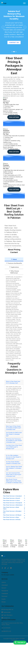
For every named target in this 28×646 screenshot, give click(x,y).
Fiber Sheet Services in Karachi (11, 498)
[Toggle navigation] (24, 3)
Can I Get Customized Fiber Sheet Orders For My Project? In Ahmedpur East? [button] (13, 474)
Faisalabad (5, 593)
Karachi (4, 588)
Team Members (7, 615)
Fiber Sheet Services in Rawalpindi (12, 502)
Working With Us (8, 609)
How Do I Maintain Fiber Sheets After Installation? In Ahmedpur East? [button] (14, 468)
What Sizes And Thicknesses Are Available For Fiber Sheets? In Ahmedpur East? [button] (14, 440)
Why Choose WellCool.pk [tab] (14, 272)
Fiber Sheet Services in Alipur (11, 517)
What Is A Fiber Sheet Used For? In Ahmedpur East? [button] (13, 382)
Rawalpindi (5, 590)
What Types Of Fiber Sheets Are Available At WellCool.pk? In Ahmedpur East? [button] (13, 428)
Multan (4, 602)
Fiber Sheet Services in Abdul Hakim (11, 508)
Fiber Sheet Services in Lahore (11, 500)
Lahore (4, 582)
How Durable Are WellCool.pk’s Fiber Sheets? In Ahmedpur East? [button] (14, 434)
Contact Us (14, 42)
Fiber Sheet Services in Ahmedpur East (12, 511)
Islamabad (5, 585)
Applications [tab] (15, 267)
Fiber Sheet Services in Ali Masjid (12, 515)
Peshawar (4, 596)
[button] (3, 27)
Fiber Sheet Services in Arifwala (11, 519)
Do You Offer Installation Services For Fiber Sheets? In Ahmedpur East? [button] (13, 457)
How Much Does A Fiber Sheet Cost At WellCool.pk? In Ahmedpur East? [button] (14, 447)
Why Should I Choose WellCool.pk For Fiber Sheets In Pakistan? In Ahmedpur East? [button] (14, 481)
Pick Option (14, 117)
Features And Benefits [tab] (15, 263)
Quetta (3, 599)
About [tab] (15, 259)
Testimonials (6, 612)
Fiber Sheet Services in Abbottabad (12, 505)
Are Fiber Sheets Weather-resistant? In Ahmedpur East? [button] (13, 462)
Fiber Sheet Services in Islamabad (12, 496)
